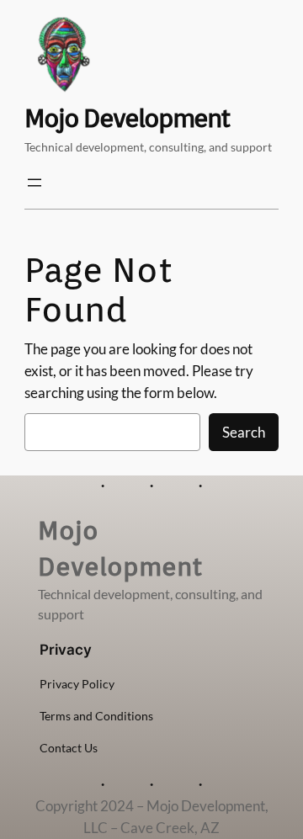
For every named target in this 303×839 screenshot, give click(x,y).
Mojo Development (126, 118)
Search (243, 432)
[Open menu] (34, 183)
